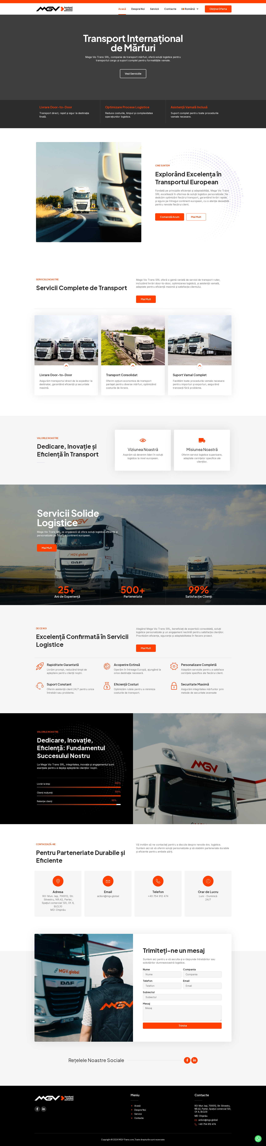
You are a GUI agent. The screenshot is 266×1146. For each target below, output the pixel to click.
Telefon (158, 892)
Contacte (170, 8)
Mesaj (146, 1003)
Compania (189, 969)
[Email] (108, 881)
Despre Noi (138, 8)
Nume (146, 969)
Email (108, 892)
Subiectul (149, 992)
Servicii (154, 8)
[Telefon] (158, 881)
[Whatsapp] (258, 1138)
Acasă (122, 8)
